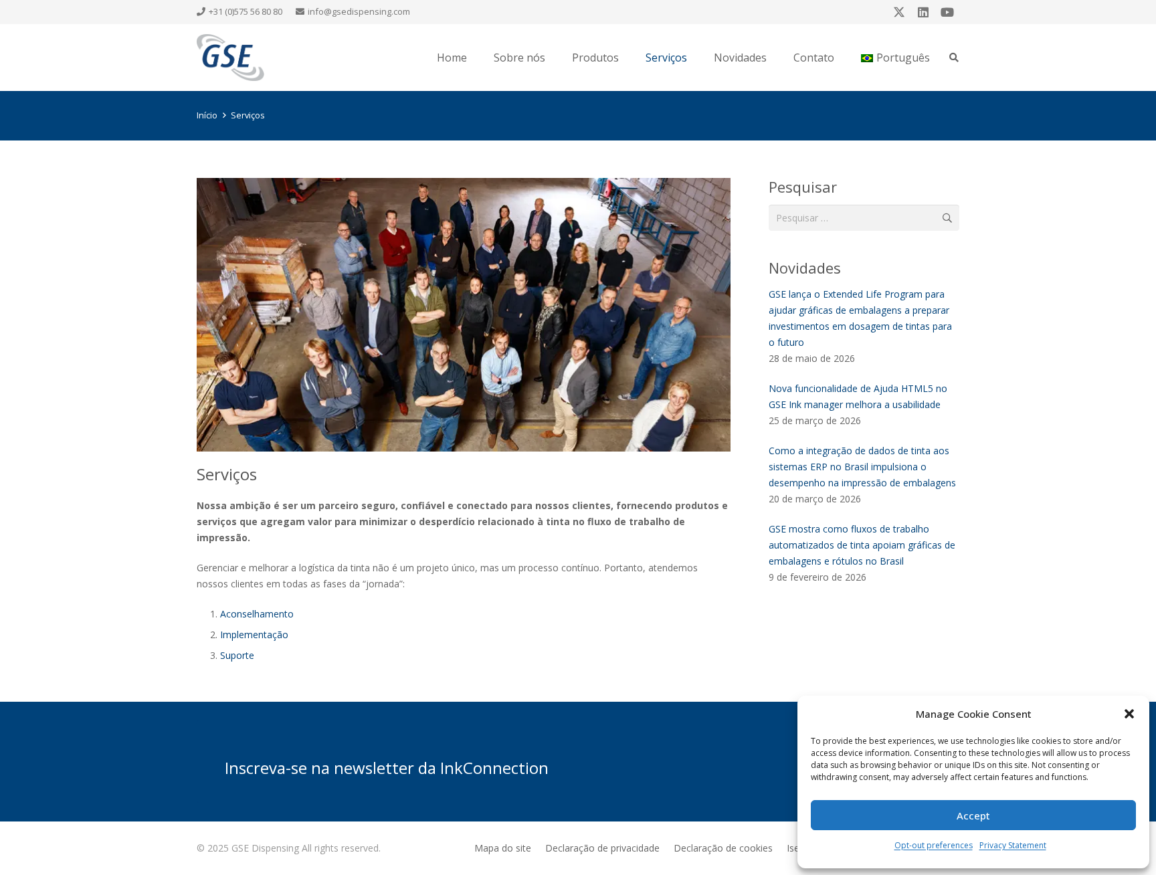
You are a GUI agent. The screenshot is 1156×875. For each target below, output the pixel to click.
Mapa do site (502, 848)
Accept (973, 815)
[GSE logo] (230, 57)
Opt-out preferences (933, 845)
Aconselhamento (257, 613)
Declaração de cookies (723, 848)
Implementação (254, 634)
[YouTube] (947, 12)
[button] (1129, 713)
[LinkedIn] (923, 12)
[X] (899, 12)
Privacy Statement (1012, 845)
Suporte (237, 655)
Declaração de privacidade (602, 848)
